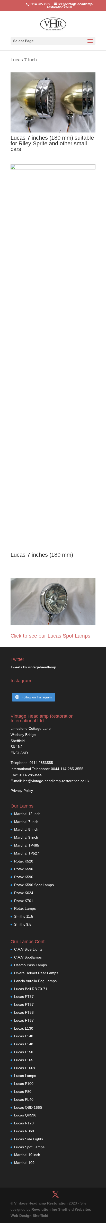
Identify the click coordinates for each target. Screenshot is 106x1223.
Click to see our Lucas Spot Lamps (50, 636)
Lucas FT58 (24, 1012)
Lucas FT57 (24, 1004)
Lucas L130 (23, 1028)
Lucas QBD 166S (28, 1107)
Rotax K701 (23, 901)
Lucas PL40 (23, 1099)
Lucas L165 (23, 1060)
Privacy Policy (22, 791)
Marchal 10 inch (27, 1155)
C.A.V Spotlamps (28, 957)
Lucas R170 (24, 1123)
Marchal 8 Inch (26, 829)
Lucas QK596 (25, 1115)
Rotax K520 (23, 861)
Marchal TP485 (26, 845)
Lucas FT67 (24, 1020)
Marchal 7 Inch (26, 822)
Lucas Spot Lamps (29, 1147)
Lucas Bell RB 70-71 (30, 989)
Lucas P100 (23, 1084)
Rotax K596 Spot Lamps (34, 885)
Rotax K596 (23, 877)
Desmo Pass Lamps (30, 965)
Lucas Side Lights (28, 1139)
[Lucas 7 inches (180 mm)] (53, 168)
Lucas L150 (23, 1052)
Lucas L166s (24, 1068)
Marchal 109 (24, 1163)
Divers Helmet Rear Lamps (36, 973)
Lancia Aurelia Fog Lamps (35, 981)
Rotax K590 (23, 869)
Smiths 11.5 (23, 916)
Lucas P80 (22, 1091)
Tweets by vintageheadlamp (33, 667)
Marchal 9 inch (26, 837)
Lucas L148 (23, 1044)
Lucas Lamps (25, 1076)
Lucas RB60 (24, 1131)
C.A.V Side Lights (28, 949)
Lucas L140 (23, 1036)
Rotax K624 (23, 893)
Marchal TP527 (26, 853)
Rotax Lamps (25, 908)
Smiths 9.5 (22, 924)
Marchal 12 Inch (27, 814)
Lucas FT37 (24, 996)
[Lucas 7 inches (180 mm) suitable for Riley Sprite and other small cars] (53, 131)
